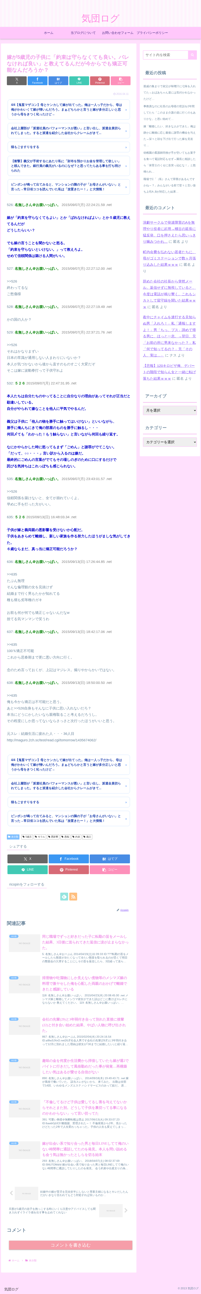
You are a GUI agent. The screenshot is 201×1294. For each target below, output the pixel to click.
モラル (41, 836)
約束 (77, 836)
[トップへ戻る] (195, 1288)
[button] (121, 80)
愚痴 (66, 836)
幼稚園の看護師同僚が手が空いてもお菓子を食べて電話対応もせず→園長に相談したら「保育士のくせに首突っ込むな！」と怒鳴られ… (169, 162)
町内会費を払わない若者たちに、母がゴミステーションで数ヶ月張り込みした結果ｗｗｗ (169, 258)
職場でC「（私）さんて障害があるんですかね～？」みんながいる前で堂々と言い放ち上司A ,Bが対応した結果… (169, 185)
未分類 (14, 836)
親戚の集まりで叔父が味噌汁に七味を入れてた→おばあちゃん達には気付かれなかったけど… (169, 92)
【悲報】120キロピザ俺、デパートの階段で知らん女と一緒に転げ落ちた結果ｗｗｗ (169, 372)
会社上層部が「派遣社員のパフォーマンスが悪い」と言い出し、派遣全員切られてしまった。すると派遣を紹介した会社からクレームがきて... (66, 131)
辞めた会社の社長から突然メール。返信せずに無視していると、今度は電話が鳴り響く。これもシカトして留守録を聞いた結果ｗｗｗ (169, 294)
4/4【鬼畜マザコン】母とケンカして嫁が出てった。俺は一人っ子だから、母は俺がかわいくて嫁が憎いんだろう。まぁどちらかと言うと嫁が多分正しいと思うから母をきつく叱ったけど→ (66, 109)
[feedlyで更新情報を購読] (64, 897)
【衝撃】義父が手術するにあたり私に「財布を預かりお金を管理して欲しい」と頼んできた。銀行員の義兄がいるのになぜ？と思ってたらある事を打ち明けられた (66, 165)
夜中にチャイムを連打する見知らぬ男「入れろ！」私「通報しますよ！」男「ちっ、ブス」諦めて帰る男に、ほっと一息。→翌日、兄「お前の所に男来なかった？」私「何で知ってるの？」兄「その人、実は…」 (169, 336)
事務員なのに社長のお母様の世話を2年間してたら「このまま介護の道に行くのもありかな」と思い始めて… (169, 112)
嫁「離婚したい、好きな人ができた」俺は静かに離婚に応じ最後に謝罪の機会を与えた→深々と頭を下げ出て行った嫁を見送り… (169, 136)
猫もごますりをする (25, 147)
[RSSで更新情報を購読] (73, 897)
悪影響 (54, 836)
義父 (88, 836)
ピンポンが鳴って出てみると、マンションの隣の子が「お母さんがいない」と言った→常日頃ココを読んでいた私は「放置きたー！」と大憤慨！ (66, 187)
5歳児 (29, 836)
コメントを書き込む (71, 1245)
